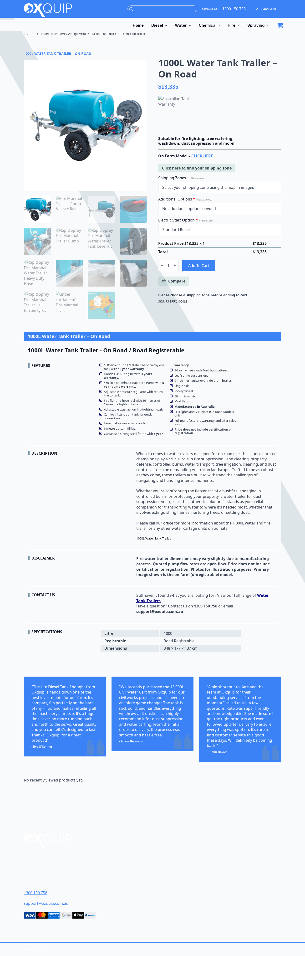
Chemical (207, 25)
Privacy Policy (173, 884)
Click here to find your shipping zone (197, 168)
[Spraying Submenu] (268, 25)
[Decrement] (162, 265)
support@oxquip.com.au (46, 903)
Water (181, 25)
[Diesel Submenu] (167, 25)
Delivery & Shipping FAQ (182, 877)
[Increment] (174, 265)
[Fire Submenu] (239, 25)
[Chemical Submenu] (220, 25)
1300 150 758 (234, 8)
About (166, 855)
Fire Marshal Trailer (133, 34)
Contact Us (210, 9)
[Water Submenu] (191, 25)
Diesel (157, 25)
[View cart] (280, 25)
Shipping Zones (182, 178)
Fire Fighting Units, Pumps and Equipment (60, 34)
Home (138, 25)
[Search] (131, 9)
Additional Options (185, 199)
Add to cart (198, 265)
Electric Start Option (186, 220)
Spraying (255, 25)
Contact (168, 862)
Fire (231, 25)
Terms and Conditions (181, 869)
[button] (265, 8)
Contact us (177, 606)
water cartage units (189, 528)
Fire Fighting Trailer (103, 34)
